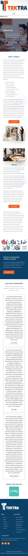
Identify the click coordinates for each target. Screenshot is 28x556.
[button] (14, 13)
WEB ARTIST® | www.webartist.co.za (19, 553)
